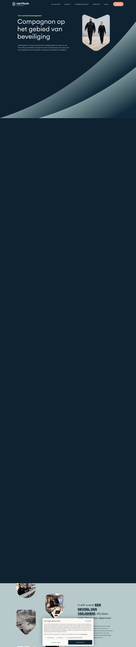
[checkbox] (49, 637)
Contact (118, 4)
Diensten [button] (67, 4)
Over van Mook (55, 4)
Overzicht (89, 621)
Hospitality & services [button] (81, 4)
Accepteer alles (80, 642)
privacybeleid (84, 634)
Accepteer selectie (56, 642)
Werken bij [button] (96, 4)
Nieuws (106, 4)
